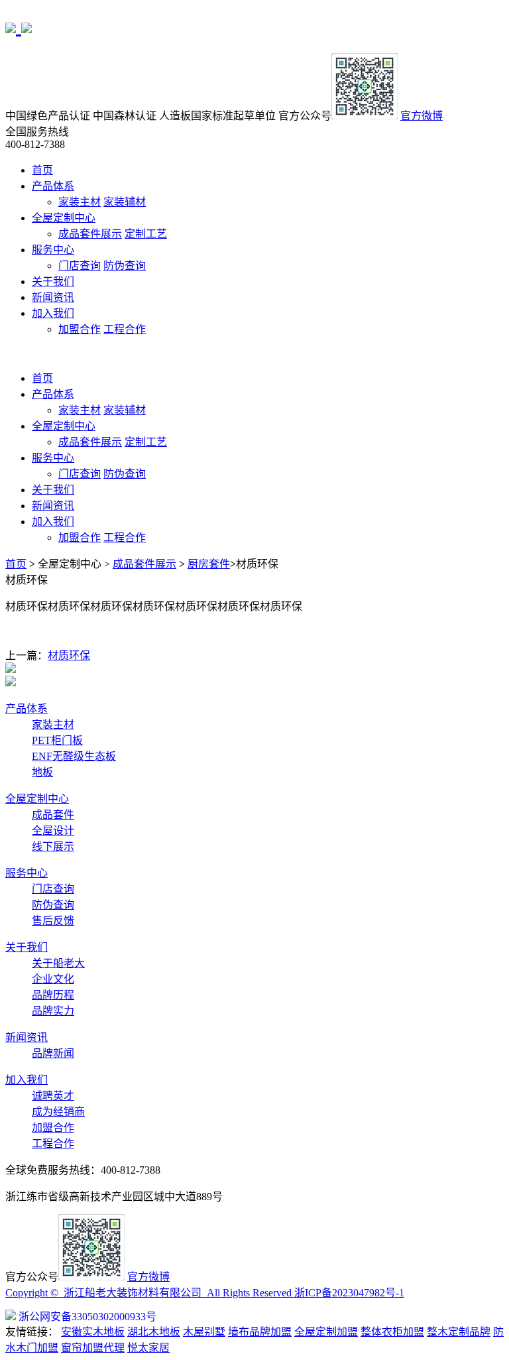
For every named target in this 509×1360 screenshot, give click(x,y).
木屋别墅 (204, 1331)
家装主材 (79, 202)
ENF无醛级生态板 (74, 756)
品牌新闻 (53, 1053)
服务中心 (53, 249)
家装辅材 (124, 202)
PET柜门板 (57, 740)
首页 (42, 170)
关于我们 (53, 281)
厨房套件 (209, 564)
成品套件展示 (90, 233)
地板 (42, 772)
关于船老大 (58, 963)
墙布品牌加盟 (260, 1331)
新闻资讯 (53, 297)
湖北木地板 (153, 1331)
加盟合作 (79, 329)
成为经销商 (58, 1111)
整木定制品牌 (458, 1331)
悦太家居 (148, 1347)
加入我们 (53, 313)
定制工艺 (146, 233)
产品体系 (53, 186)
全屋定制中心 (63, 217)
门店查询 (79, 265)
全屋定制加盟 (326, 1331)
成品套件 (53, 814)
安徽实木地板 (93, 1331)
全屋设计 (53, 830)
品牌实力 (53, 1011)
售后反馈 (53, 920)
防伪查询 (124, 265)
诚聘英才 (53, 1095)
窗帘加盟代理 (93, 1347)
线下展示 (53, 846)
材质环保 (69, 655)
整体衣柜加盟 (392, 1331)
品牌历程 (53, 995)
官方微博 (421, 115)
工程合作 (124, 329)
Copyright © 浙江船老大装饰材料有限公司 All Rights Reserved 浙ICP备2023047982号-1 (204, 1292)
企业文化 (53, 979)
